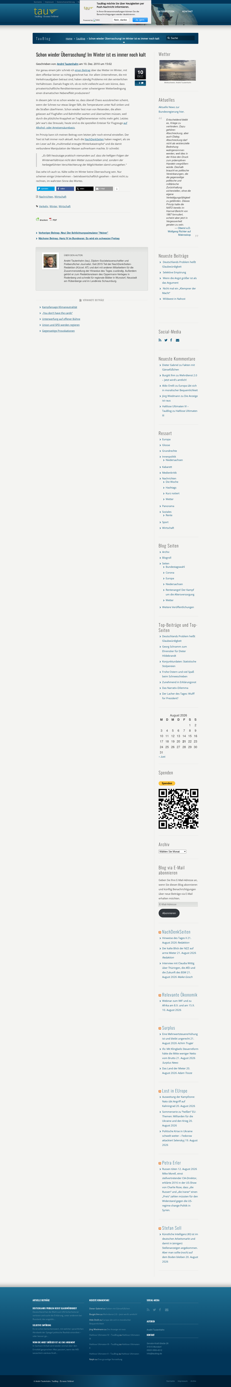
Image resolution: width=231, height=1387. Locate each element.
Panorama (168, 506)
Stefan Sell (172, 1228)
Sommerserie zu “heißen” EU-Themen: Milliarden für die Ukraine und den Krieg (179, 1116)
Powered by (88, 20)
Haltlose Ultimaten (130, 1353)
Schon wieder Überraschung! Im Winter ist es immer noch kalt (91, 54)
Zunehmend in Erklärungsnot (179, 682)
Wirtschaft (60, 196)
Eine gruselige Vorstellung (110, 1359)
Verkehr (43, 206)
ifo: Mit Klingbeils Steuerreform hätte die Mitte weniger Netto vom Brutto (180, 1053)
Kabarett (167, 467)
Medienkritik (169, 472)
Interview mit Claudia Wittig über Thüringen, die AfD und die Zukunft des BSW (178, 967)
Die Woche (172, 481)
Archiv (165, 552)
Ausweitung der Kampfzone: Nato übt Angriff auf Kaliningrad (178, 1101)
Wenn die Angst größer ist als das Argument (54, 1342)
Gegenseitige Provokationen (58, 330)
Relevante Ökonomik (180, 994)
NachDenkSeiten (94, 139)
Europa (166, 439)
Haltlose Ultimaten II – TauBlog (103, 1353)
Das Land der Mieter (174, 1068)
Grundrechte (169, 450)
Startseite (170, 1381)
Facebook (172, 339)
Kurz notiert (172, 493)
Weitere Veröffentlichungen (178, 607)
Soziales (166, 511)
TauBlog (80, 38)
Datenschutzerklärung (66, 2)
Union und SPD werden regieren (61, 324)
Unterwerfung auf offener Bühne (61, 319)
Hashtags (171, 487)
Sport (165, 522)
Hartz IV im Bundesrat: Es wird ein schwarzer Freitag (79, 238)
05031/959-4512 (154, 1350)
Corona (170, 572)
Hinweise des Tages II (174, 938)
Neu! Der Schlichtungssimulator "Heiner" (73, 232)
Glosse (166, 445)
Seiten (165, 563)
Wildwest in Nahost (174, 298)
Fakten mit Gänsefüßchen (118, 1308)
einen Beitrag (82, 70)
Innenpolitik (169, 456)
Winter (53, 206)
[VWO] (96, 20)
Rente (169, 515)
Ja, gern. (140, 19)
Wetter (170, 499)
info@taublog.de (154, 1353)
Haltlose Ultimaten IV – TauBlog (104, 1334)
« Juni (162, 756)
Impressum (183, 1381)
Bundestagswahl (175, 566)
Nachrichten (46, 196)
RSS (161, 339)
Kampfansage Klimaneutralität (59, 307)
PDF (55, 219)
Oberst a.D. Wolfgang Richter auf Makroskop (179, 231)
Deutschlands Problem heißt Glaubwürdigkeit (55, 1308)
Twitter (166, 339)
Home (69, 38)
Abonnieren (169, 913)
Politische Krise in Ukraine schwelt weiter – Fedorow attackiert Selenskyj (177, 1135)
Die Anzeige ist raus (116, 1329)
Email (178, 339)
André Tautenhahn (67, 64)
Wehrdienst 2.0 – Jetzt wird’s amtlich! (120, 1314)
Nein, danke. (121, 19)
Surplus (168, 1027)
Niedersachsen (174, 460)
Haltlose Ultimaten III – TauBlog (104, 1344)
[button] (46, 189)
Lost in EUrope (175, 1090)
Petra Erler (171, 1162)
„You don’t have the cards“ (57, 313)
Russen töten (169, 1169)
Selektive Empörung (174, 272)
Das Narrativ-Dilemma (175, 688)
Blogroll (166, 557)
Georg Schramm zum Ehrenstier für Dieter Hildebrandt (174, 651)
